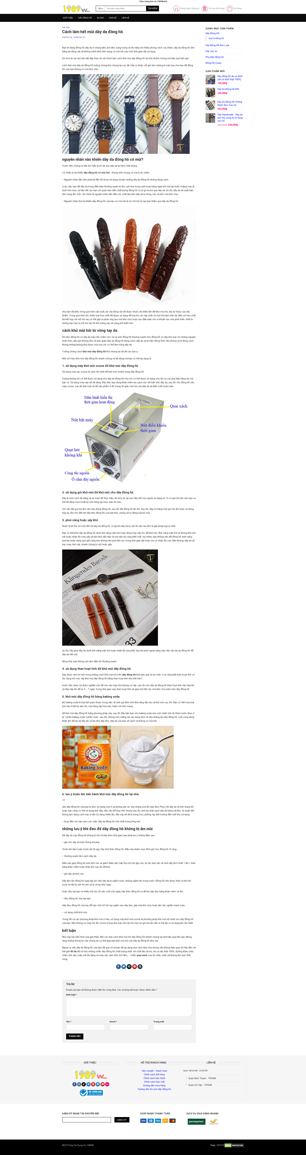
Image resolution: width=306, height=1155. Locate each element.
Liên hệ (125, 18)
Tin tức (65, 27)
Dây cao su (211, 51)
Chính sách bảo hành (154, 1078)
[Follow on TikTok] (84, 1084)
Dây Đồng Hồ (85, 18)
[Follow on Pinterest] (93, 1084)
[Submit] (152, 8)
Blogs (100, 18)
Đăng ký (195, 8)
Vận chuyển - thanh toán (154, 1071)
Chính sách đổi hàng (154, 1074)
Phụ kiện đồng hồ (215, 57)
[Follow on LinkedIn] (98, 1084)
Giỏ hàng (237, 8)
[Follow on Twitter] (88, 1084)
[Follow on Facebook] (74, 1084)
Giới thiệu (68, 18)
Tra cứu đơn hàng (216, 8)
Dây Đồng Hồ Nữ (89, 30)
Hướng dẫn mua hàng (154, 1085)
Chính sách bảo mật (154, 1082)
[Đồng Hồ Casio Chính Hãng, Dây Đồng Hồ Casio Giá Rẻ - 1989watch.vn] (76, 8)
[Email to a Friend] (129, 966)
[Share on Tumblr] (140, 966)
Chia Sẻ (113, 18)
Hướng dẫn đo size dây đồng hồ (154, 1089)
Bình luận (71, 994)
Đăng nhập (185, 8)
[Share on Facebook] (118, 966)
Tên (68, 1021)
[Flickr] (107, 1084)
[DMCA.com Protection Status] (234, 1145)
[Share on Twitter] (123, 966)
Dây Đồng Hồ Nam (90, 24)
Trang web (158, 1021)
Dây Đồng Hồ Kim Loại (92, 36)
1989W (90, 1145)
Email (113, 1021)
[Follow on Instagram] (79, 1084)
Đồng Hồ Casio (214, 63)
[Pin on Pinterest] (134, 966)
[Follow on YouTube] (102, 1084)
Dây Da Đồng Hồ (216, 38)
